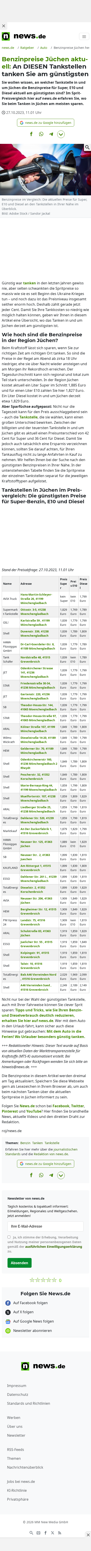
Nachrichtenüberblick (25, 1467)
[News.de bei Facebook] (45, 1532)
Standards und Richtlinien (28, 1403)
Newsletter (16, 1435)
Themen (14, 1458)
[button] (45, 123)
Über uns (15, 1426)
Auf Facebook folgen (30, 1302)
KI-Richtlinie (17, 1490)
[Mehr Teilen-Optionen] (61, 134)
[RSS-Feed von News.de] (59, 1532)
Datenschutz (17, 1394)
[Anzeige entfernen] (88, 1535)
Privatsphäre (17, 1499)
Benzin (25, 1143)
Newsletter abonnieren (32, 1330)
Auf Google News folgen (33, 1321)
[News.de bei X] (52, 1532)
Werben (13, 1417)
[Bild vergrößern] (87, 147)
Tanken (37, 1143)
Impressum (16, 1385)
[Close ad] (3, 25)
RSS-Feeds (15, 1449)
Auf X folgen (23, 1311)
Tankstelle (52, 1143)
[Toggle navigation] (84, 36)
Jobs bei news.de (21, 1481)
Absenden (19, 1262)
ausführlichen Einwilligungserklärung (53, 1246)
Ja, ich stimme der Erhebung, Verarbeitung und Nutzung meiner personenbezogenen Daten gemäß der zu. (45, 1244)
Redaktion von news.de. (51, 1154)
